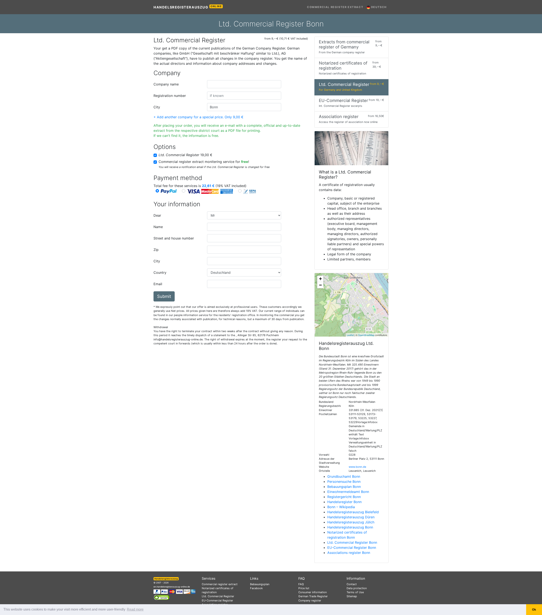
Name (158, 227)
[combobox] (244, 84)
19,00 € (185, 155)
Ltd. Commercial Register (218, 596)
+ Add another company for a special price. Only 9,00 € (198, 117)
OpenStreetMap (366, 335)
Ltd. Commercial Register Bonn (352, 542)
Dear (157, 215)
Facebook (256, 588)
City (156, 107)
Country (159, 272)
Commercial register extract (335, 7)
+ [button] (320, 278)
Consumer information (312, 592)
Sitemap (352, 596)
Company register (309, 600)
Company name (166, 84)
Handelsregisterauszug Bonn (350, 527)
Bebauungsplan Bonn (344, 486)
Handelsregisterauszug (187, 7)
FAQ (301, 584)
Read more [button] (135, 609)
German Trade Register (313, 596)
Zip (156, 250)
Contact (352, 584)
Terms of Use (355, 592)
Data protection (357, 588)
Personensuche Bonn (344, 481)
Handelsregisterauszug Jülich (350, 522)
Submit (164, 296)
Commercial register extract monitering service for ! (204, 162)
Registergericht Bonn (344, 497)
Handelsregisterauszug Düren (351, 517)
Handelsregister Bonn (344, 502)
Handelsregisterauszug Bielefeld (353, 512)
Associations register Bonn (348, 552)
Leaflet (350, 335)
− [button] (320, 285)
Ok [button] (534, 609)
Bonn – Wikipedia (341, 507)
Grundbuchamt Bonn (343, 476)
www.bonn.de (357, 466)
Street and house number (173, 238)
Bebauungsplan (259, 584)
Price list (303, 588)
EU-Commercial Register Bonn (351, 547)
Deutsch (378, 7)
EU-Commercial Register (217, 600)
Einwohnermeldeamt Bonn (348, 492)
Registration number (169, 96)
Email (157, 284)
